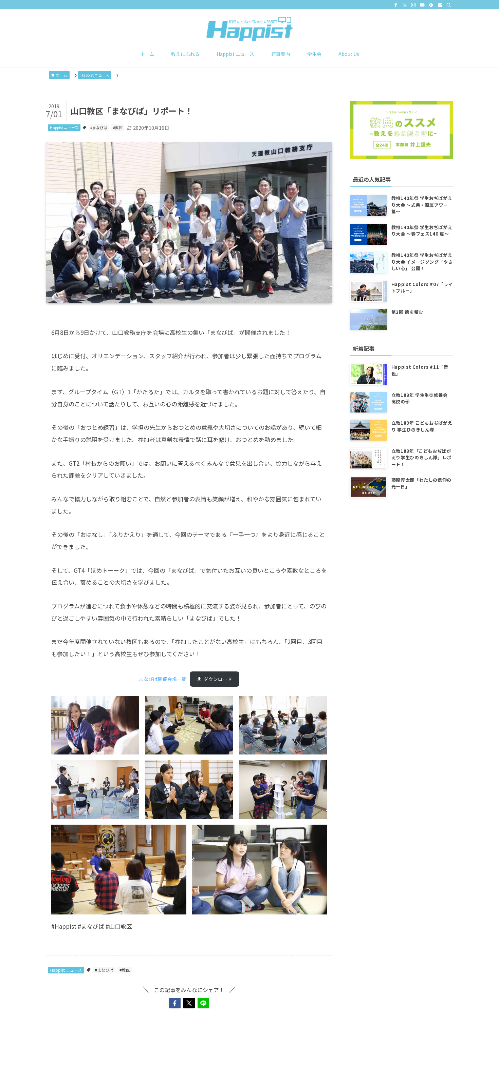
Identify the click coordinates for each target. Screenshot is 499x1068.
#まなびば (98, 127)
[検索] (448, 5)
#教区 (118, 127)
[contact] (440, 5)
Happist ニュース (64, 127)
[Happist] (249, 29)
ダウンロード (218, 679)
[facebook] (395, 5)
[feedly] (431, 5)
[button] (175, 1003)
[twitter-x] (404, 5)
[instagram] (413, 5)
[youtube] (422, 5)
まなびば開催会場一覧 (162, 679)
